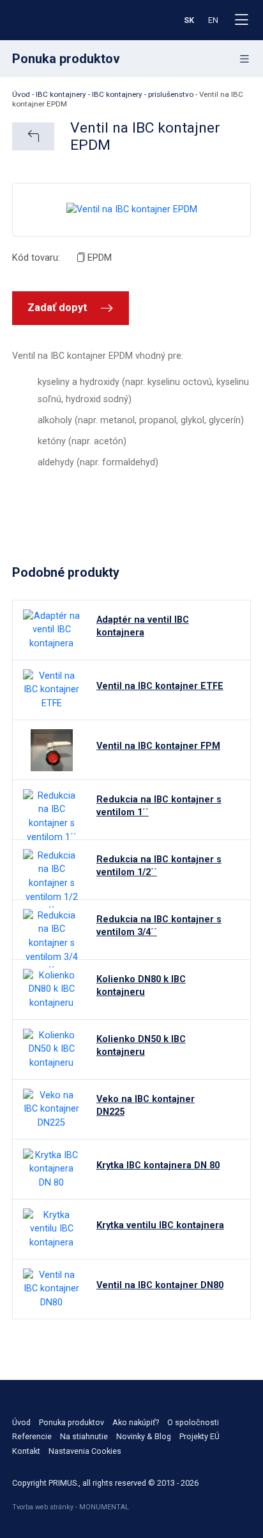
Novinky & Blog (143, 1436)
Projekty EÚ (199, 1436)
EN (213, 20)
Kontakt (26, 1451)
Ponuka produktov (71, 1422)
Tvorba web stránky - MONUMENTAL (70, 1507)
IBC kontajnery (61, 94)
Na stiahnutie (84, 1436)
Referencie (32, 1436)
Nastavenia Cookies (85, 1451)
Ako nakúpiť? (135, 1422)
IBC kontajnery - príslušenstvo (142, 94)
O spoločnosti (193, 1422)
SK (189, 20)
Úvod (21, 94)
